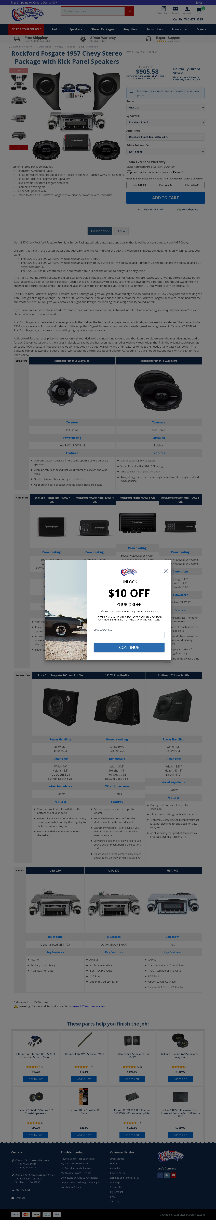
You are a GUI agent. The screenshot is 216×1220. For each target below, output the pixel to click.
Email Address (103, 629)
